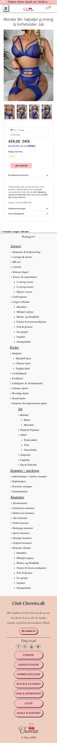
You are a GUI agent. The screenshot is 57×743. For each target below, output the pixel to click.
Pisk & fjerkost (24, 326)
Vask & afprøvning (29, 693)
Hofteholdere (19, 481)
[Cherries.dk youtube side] (31, 646)
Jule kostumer (20, 518)
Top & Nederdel (28, 464)
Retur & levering (29, 683)
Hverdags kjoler (20, 393)
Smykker (21, 336)
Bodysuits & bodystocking (26, 252)
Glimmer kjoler (20, 388)
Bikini (27, 419)
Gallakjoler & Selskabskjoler (27, 383)
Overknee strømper (22, 486)
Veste (26, 444)
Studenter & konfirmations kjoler (29, 403)
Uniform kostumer (22, 542)
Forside (7, 231)
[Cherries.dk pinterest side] (38, 646)
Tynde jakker (30, 439)
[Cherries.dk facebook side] (18, 646)
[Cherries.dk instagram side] (24, 646)
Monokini (29, 424)
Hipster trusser (24, 291)
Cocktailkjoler (19, 373)
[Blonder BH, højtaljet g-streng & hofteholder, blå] (28, 65)
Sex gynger (22, 331)
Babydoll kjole (23, 358)
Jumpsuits (25, 454)
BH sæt (16, 261)
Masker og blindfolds (28, 316)
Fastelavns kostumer (23, 508)
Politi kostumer (21, 523)
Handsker (22, 306)
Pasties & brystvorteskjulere (31, 321)
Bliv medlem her (29, 631)
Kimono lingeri (21, 272)
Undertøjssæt (20, 296)
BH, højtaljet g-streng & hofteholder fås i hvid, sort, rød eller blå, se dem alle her (28, 195)
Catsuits (17, 266)
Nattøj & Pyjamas (29, 429)
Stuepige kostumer (22, 538)
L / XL (12, 156)
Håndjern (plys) (25, 311)
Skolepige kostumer (23, 528)
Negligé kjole (23, 368)
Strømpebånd (24, 341)
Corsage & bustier (22, 256)
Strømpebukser (20, 491)
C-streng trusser (25, 281)
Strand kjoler (19, 398)
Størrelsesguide (28, 674)
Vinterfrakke (30, 449)
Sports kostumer (21, 533)
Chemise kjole (23, 363)
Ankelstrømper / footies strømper (29, 476)
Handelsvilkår (28, 664)
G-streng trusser (25, 286)
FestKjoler (17, 378)
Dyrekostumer (20, 503)
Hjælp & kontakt (28, 712)
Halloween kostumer (23, 513)
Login (28, 703)
